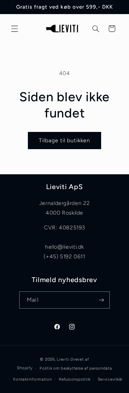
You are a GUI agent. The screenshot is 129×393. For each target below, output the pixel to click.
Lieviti (64, 359)
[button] (14, 29)
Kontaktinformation (32, 379)
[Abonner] (101, 299)
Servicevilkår (110, 379)
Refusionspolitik (74, 379)
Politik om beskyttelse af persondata (76, 368)
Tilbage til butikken (64, 140)
